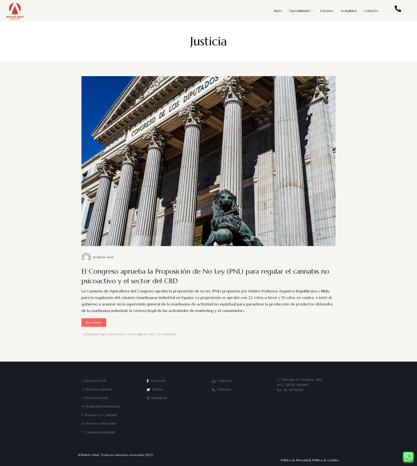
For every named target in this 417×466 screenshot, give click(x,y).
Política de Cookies (325, 460)
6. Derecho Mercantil (98, 423)
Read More (94, 322)
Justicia (120, 334)
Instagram (159, 398)
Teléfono (224, 389)
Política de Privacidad (295, 460)
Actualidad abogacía (98, 334)
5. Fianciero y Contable (99, 415)
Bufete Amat (90, 455)
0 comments (166, 334)
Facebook (158, 380)
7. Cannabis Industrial (98, 432)
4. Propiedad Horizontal (100, 406)
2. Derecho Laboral (96, 389)
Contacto (224, 380)
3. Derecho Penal (94, 398)
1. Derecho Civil (93, 380)
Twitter (157, 389)
